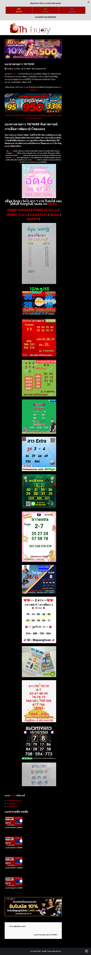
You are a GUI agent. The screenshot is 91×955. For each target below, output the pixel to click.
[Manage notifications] (86, 951)
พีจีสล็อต (44, 115)
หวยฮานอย (20, 155)
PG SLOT (27, 115)
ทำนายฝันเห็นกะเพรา (16, 926)
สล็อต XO (36, 115)
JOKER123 (18, 115)
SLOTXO (8, 115)
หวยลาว (14, 153)
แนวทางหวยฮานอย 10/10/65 (46, 935)
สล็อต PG (37, 118)
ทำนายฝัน (34, 160)
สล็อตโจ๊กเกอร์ (54, 115)
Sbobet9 (32, 219)
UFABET (12, 210)
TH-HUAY (27, 69)
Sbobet (54, 215)
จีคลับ (43, 215)
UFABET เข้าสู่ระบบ (45, 210)
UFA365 (25, 210)
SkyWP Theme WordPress (51, 951)
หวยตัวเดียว (11, 804)
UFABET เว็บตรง (17, 215)
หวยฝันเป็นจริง (12, 807)
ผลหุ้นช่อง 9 (14, 157)
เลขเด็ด (11, 151)
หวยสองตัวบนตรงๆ (14, 801)
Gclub (34, 215)
